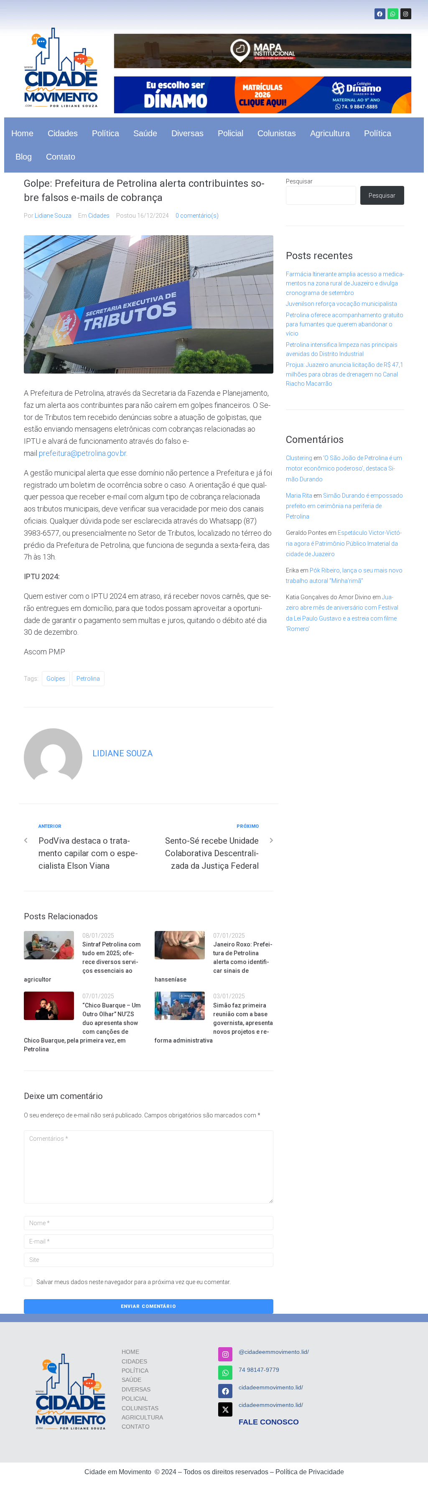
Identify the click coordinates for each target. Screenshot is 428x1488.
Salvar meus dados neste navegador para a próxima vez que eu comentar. (133, 1282)
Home (22, 133)
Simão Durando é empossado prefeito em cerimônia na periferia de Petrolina (344, 506)
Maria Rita (299, 495)
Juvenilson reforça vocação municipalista (341, 303)
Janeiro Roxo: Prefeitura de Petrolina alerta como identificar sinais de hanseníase (214, 962)
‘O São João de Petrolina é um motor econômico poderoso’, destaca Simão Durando (344, 468)
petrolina (88, 678)
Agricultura (330, 133)
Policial (230, 133)
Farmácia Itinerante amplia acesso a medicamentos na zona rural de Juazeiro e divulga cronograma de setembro (345, 283)
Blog (23, 156)
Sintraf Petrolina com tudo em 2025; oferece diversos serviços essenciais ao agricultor (82, 962)
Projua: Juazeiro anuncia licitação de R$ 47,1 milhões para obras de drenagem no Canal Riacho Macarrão (344, 374)
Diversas (187, 133)
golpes (55, 678)
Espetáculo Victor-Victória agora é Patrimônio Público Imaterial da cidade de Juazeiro (344, 543)
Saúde (145, 133)
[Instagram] (405, 13)
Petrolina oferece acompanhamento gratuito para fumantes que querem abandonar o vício (344, 324)
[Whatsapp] (392, 13)
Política (105, 133)
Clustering (299, 458)
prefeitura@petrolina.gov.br (82, 453)
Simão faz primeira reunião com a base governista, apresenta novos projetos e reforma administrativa (214, 1023)
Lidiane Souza (53, 215)
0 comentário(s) (197, 215)
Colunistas (276, 133)
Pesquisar (299, 181)
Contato (60, 156)
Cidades (63, 133)
